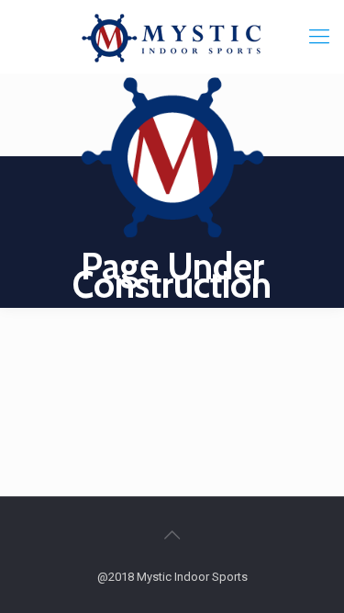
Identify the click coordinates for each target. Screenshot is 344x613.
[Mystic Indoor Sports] (172, 36)
